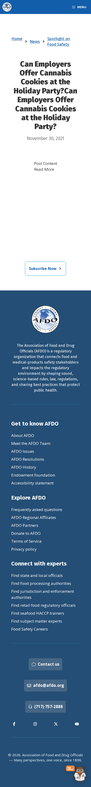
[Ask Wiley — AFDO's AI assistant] (76, 773)
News (35, 41)
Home (17, 38)
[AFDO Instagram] (35, 724)
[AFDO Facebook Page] (14, 724)
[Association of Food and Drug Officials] (7, 7)
